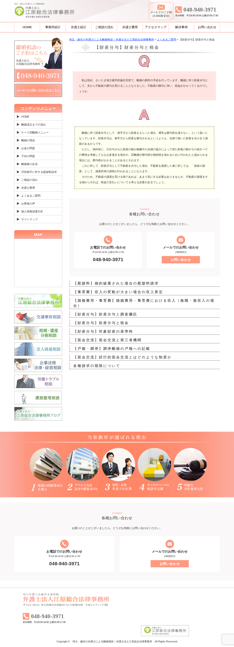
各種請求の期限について (96, 366)
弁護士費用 (130, 27)
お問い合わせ (207, 27)
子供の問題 (28, 156)
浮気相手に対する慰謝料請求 (39, 172)
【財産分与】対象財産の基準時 (103, 331)
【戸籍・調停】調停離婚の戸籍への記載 (111, 348)
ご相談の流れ (104, 27)
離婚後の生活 (29, 164)
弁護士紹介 (78, 27)
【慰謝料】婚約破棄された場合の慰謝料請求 (116, 283)
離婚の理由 (28, 140)
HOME (27, 27)
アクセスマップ (156, 27)
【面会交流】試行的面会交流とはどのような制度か (122, 357)
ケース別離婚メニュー (35, 132)
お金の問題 (28, 148)
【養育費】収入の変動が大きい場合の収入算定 (118, 292)
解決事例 (181, 27)
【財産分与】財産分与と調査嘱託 (105, 314)
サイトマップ (29, 219)
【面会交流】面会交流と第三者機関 (107, 340)
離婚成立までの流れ (33, 124)
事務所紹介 (53, 27)
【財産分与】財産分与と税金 (101, 323)
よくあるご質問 (30, 195)
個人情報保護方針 (32, 211)
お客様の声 (28, 203)
